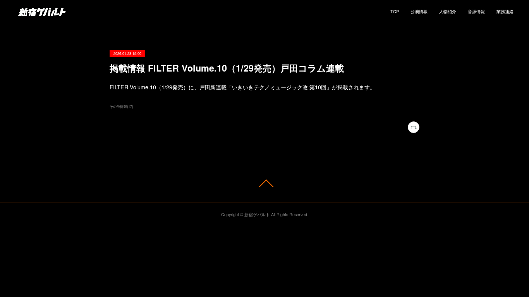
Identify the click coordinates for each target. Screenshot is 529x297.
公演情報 (419, 11)
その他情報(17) (121, 106)
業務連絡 (505, 11)
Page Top (264, 183)
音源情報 (476, 11)
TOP (394, 11)
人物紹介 (447, 11)
